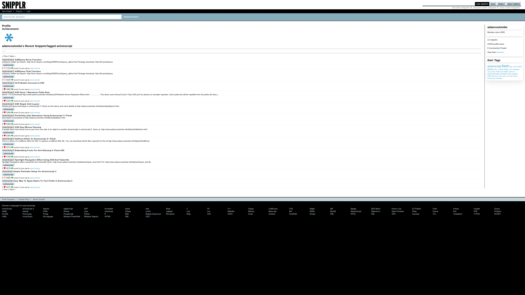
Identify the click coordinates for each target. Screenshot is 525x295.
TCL (434, 214)
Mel (290, 211)
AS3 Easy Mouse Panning (28, 127)
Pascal (435, 211)
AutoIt (127, 209)
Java (86, 211)
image (506, 69)
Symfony (415, 214)
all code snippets (461, 7)
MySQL (333, 211)
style (500, 76)
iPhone (66, 211)
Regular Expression (153, 214)
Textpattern (457, 214)
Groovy (497, 209)
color (511, 76)
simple (506, 72)
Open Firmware (398, 211)
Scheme (272, 214)
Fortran (456, 209)
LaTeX (148, 211)
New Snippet (7, 11)
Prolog (45, 214)
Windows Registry (91, 217)
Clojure (251, 209)
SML (332, 214)
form (496, 76)
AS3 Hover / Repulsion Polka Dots (32, 92)
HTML (45, 211)
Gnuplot (477, 209)
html (520, 67)
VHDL (4, 217)
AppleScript (68, 209)
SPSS (353, 214)
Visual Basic (28, 217)
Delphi (312, 209)
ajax (511, 66)
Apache (46, 209)
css (510, 71)
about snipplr (513, 4)
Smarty (312, 214)
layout (515, 76)
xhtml (489, 76)
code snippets (482, 4)
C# (208, 209)
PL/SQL (5, 214)
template (503, 74)
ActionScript (7, 171)
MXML (312, 211)
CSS (291, 209)
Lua (208, 211)
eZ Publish (416, 209)
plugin (497, 74)
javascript (491, 74)
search (515, 66)
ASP (86, 209)
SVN (393, 214)
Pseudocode (68, 214)
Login (28, 11)
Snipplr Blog (23, 199)
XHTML (108, 217)
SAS (209, 214)
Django (353, 209)
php (501, 69)
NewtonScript (356, 211)
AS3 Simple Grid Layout (27, 104)
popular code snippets (484, 7)
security (492, 72)
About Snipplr (39, 199)
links (495, 69)
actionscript (494, 66)
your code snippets (510, 7)
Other (414, 211)
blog (493, 4)
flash (505, 66)
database (516, 69)
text (513, 72)
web (493, 76)
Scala (250, 214)
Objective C (375, 211)
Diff (331, 209)
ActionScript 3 (8, 60)
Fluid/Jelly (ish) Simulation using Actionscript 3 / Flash (43, 115)
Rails (127, 214)
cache (511, 69)
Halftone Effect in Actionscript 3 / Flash (35, 139)
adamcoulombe (35, 68)
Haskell (25, 211)
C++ (229, 209)
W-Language (48, 217)
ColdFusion (273, 209)
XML (127, 217)
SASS (230, 214)
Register (19, 11)
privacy (501, 4)
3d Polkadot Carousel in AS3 (29, 83)
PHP (475, 211)
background (491, 78)
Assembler (109, 209)
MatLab (251, 211)
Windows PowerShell (72, 217)
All (3, 51)
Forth (435, 209)
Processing (27, 214)
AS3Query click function (28, 71)
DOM (509, 74)
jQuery (128, 211)
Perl (454, 211)
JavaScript (109, 211)
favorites (500, 52)
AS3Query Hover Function (28, 60)
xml (508, 76)
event (504, 76)
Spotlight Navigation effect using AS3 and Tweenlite (42, 160)
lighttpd (169, 211)
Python (87, 214)
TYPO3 (477, 214)
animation (499, 78)
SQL (373, 214)
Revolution (170, 214)
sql (488, 72)
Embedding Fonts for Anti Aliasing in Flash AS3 (39, 150)
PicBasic (497, 211)
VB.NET (497, 214)
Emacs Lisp (396, 209)
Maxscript (272, 211)
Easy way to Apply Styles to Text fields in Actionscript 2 (42, 181)
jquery (490, 69)
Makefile (231, 211)
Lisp (188, 211)
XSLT (148, 217)
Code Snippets (8, 199)
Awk (147, 209)
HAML (4, 211)
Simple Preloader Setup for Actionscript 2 (34, 171)
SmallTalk (293, 214)
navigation (514, 74)
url (498, 69)
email (498, 72)
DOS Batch (375, 209)
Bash (168, 209)
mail (501, 72)
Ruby (189, 214)
